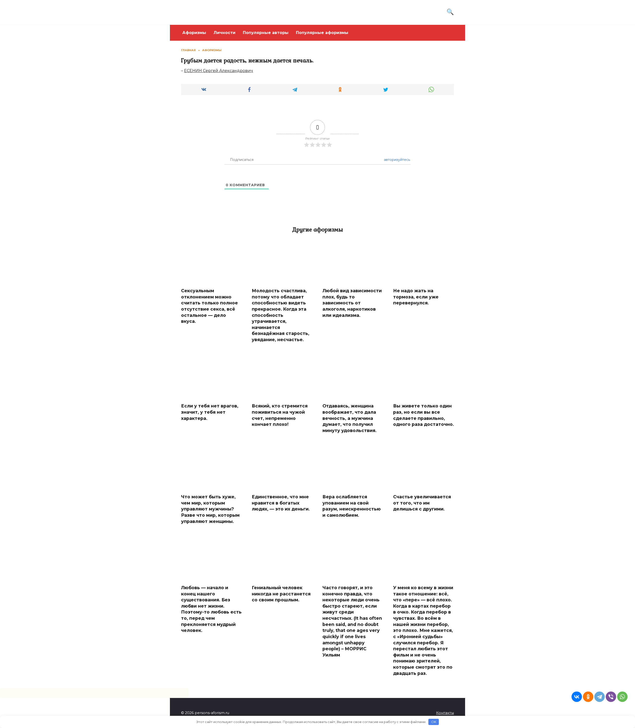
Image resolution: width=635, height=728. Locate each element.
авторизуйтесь (396, 159)
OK (433, 722)
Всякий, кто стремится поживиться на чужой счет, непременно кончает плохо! (280, 415)
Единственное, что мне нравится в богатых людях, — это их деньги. (281, 502)
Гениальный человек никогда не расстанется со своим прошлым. (281, 593)
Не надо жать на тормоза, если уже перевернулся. (416, 296)
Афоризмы (194, 32)
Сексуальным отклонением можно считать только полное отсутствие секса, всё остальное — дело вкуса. (209, 306)
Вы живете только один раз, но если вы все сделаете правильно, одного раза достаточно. (423, 415)
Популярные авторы (265, 32)
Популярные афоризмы (322, 32)
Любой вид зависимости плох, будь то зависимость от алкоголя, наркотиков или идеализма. (352, 303)
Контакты (445, 713)
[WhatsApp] (622, 697)
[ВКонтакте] (577, 697)
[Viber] (611, 697)
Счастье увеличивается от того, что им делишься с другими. (422, 502)
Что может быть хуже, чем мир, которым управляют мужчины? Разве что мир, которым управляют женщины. (210, 509)
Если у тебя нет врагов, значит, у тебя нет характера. (209, 412)
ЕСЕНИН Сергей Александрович (218, 70)
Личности (224, 32)
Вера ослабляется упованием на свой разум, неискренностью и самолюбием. (351, 506)
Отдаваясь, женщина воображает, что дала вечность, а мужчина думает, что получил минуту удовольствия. (349, 418)
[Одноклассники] (588, 697)
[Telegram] (599, 697)
